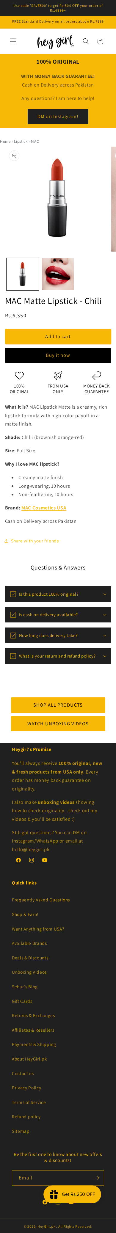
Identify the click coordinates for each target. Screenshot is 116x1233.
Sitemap (21, 1131)
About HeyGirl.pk (29, 1059)
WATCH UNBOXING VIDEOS (58, 723)
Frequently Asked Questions (41, 900)
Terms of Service (29, 1102)
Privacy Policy (26, 1088)
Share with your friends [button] (35, 541)
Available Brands (29, 943)
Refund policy (26, 1116)
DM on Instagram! (58, 116)
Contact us (23, 1073)
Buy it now (58, 355)
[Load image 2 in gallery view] (58, 274)
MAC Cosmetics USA (43, 507)
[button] (13, 41)
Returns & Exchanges (33, 1015)
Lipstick (20, 141)
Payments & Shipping (34, 1044)
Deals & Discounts (30, 958)
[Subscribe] (97, 1178)
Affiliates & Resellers (33, 1030)
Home (5, 141)
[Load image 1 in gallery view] (23, 274)
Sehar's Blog (25, 986)
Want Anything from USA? (38, 929)
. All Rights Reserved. (74, 1226)
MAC (35, 141)
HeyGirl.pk (46, 1226)
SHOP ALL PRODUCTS (58, 705)
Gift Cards (22, 1001)
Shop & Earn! (25, 914)
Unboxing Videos (29, 972)
